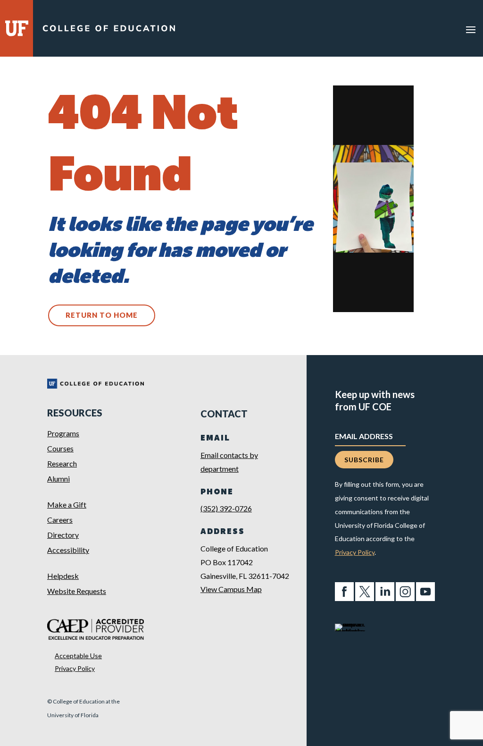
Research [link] (62, 463)
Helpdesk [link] (63, 575)
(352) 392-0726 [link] (226, 508)
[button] (470, 29)
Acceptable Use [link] (78, 656)
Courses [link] (60, 448)
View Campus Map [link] (231, 589)
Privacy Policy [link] (75, 668)
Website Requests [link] (76, 590)
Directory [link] (63, 534)
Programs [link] (63, 433)
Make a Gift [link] (66, 504)
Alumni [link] (58, 478)
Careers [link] (60, 519)
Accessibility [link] (68, 549)
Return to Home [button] (102, 315)
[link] (108, 30)
